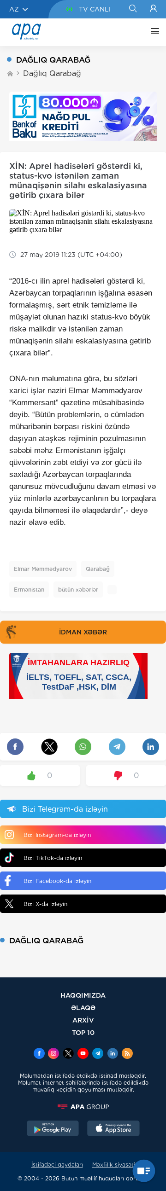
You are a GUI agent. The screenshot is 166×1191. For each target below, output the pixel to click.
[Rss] (127, 1054)
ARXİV (83, 1020)
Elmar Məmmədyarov (43, 568)
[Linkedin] (112, 1054)
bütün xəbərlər (78, 589)
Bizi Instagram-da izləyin (57, 834)
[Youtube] (83, 1054)
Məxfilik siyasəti (113, 1164)
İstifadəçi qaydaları (57, 1164)
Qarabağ (98, 568)
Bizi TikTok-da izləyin (53, 857)
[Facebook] (39, 1054)
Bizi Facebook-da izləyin (57, 880)
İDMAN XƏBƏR (83, 632)
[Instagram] (53, 1054)
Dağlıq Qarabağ (52, 73)
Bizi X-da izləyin (45, 904)
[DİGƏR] (152, 32)
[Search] (133, 9)
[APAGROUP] (83, 1106)
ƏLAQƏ (83, 1007)
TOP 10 (83, 1032)
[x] (68, 1054)
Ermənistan (29, 589)
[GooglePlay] (53, 1129)
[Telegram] (97, 1054)
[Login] (153, 9)
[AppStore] (113, 1129)
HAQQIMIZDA (83, 995)
